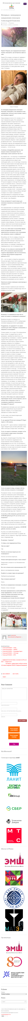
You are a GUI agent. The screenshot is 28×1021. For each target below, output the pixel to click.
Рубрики (3, 992)
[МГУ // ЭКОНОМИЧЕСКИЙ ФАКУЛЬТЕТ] (11, 7)
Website (3, 716)
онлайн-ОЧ (10, 24)
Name (5, 705)
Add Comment (6, 673)
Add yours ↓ (16, 673)
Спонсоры (15, 24)
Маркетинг (13, 635)
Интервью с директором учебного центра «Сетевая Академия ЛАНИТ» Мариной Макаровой (14, 665)
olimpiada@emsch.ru (6, 1014)
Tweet (4, 677)
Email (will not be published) (11, 711)
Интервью (4, 24)
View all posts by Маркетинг (15, 637)
